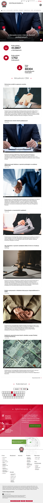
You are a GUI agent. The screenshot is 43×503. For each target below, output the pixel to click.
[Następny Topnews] (39, 27)
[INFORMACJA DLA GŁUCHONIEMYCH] (26, 1)
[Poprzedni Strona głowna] (13, 442)
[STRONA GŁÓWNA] (1, 10)
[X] (9, 13)
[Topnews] (3, 27)
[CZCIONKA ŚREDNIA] (36, 1)
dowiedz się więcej (34, 425)
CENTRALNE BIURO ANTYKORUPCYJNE (16, 3)
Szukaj (27, 389)
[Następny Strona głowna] (30, 442)
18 (14, 394)
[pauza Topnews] (41, 40)
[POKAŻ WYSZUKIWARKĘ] (40, 5)
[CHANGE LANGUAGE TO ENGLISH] (39, 1)
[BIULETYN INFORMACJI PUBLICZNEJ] (40, 1)
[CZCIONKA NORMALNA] (35, 1)
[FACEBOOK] (8, 13)
